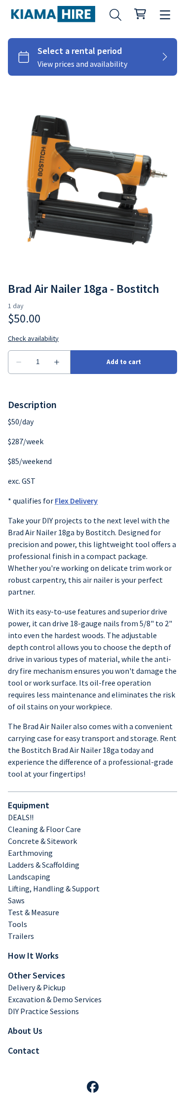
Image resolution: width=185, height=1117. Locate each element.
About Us (25, 1030)
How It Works (33, 955)
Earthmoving (30, 853)
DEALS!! (21, 817)
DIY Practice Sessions (43, 1011)
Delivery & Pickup (37, 987)
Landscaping (29, 877)
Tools (17, 924)
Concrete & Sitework (42, 841)
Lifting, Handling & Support (54, 888)
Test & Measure (33, 912)
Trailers (21, 936)
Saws (16, 900)
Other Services (36, 975)
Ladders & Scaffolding (43, 865)
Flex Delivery (76, 501)
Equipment (28, 805)
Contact (23, 1050)
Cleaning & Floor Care (44, 829)
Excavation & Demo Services (55, 999)
